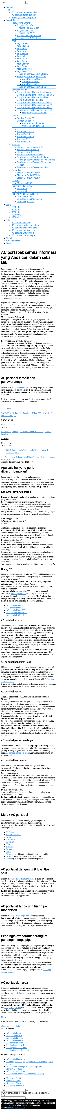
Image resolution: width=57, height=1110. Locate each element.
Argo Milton (22, 53)
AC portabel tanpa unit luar (24, 15)
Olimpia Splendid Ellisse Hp (30, 100)
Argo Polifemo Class (32, 79)
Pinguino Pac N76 (25, 25)
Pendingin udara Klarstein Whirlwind (33, 167)
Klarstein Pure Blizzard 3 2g (30, 147)
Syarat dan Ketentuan (15, 1085)
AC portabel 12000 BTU (16, 615)
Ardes (8, 856)
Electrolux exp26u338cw (28, 172)
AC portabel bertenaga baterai (25, 225)
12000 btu (16, 217)
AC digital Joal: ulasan (15, 1071)
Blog (8, 243)
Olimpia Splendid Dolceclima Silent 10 (34, 102)
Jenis (9, 10)
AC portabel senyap (21, 222)
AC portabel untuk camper (23, 235)
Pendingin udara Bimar (22, 186)
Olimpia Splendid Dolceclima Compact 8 (35, 95)
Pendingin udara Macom (16, 1047)
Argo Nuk (21, 56)
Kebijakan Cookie (14, 1078)
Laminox (15, 180)
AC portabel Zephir (14, 1038)
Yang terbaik (12, 238)
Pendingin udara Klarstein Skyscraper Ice (36, 159)
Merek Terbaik (13, 20)
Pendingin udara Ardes (15, 1045)
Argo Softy (22, 66)
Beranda (10, 7)
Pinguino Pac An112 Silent (29, 38)
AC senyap (5, 735)
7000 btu (16, 207)
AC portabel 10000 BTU (16, 612)
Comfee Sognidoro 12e (33, 126)
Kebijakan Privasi (13, 1083)
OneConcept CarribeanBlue (29, 199)
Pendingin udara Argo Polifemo (31, 76)
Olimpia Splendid (19, 89)
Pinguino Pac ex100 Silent (29, 35)
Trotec (14, 129)
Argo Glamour (23, 46)
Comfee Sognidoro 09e (33, 123)
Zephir (9, 849)
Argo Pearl (22, 58)
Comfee (15, 115)
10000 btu (16, 214)
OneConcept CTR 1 (25, 201)
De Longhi (11, 832)
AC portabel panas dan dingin (25, 227)
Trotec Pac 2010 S (25, 136)
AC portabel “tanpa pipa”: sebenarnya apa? (24, 1066)
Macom (9, 859)
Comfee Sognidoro (25, 121)
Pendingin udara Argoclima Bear (31, 87)
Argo (14, 41)
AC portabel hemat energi (17, 1059)
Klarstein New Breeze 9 (28, 152)
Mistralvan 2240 (24, 183)
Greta (3, 1017)
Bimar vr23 (22, 188)
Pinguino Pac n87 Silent (28, 28)
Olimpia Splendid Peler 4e (34, 112)
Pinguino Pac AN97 (26, 33)
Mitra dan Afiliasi (13, 1080)
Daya (8, 204)
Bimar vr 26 (22, 191)
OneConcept (11, 854)
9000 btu (16, 212)
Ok (8, 1108)
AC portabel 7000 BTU (16, 605)
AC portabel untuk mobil (23, 233)
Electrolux (16, 170)
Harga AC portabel (14, 1069)
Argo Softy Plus (24, 69)
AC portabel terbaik (19, 387)
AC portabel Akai (13, 1033)
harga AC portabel (13, 1007)
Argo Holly (22, 48)
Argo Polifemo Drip (31, 81)
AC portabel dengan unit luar (25, 12)
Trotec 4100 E (23, 139)
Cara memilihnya (13, 240)
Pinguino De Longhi (21, 23)
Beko (8, 851)
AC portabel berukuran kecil (24, 230)
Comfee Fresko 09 (25, 118)
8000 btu (16, 209)
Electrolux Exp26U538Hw (28, 175)
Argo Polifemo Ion (30, 84)
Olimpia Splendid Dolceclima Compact (34, 92)
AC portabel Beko (14, 1035)
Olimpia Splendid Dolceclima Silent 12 (34, 107)
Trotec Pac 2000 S (25, 134)
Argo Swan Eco (24, 71)
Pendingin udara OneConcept (25, 194)
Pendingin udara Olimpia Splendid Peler (35, 110)
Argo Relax (22, 61)
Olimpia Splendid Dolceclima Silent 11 (34, 105)
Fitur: (8, 220)
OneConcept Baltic (25, 196)
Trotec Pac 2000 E (25, 131)
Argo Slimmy (23, 64)
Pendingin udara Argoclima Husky (32, 74)
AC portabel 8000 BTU (16, 608)
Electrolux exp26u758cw (28, 178)
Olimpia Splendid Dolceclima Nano (33, 97)
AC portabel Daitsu (14, 1040)
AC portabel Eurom (14, 1043)
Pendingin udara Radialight (17, 1050)
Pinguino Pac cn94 (25, 30)
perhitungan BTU (18, 593)
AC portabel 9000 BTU (16, 610)
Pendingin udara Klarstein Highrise (33, 157)
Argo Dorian (22, 43)
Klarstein (16, 144)
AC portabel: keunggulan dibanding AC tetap (25, 1074)
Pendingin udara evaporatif (24, 17)
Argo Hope (22, 51)
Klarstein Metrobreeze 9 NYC (30, 154)
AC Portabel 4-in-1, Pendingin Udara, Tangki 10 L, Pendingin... (28, 457)
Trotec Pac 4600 (24, 141)
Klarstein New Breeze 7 (28, 149)
